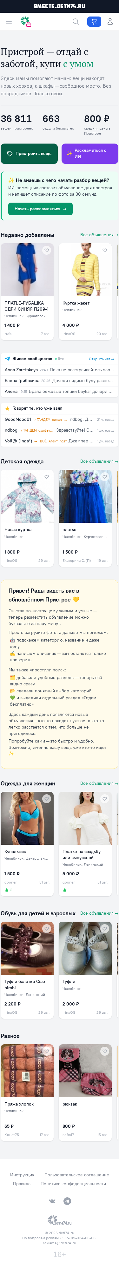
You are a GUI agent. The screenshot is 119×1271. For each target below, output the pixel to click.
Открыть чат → (101, 359)
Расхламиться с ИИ (86, 153)
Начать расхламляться (40, 209)
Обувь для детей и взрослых (38, 913)
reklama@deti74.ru (59, 1243)
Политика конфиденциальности (73, 1184)
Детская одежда (22, 461)
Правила (21, 1184)
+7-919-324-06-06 (80, 1238)
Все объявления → (99, 235)
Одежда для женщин (28, 783)
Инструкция (22, 1175)
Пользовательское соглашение (76, 1175)
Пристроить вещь (33, 153)
